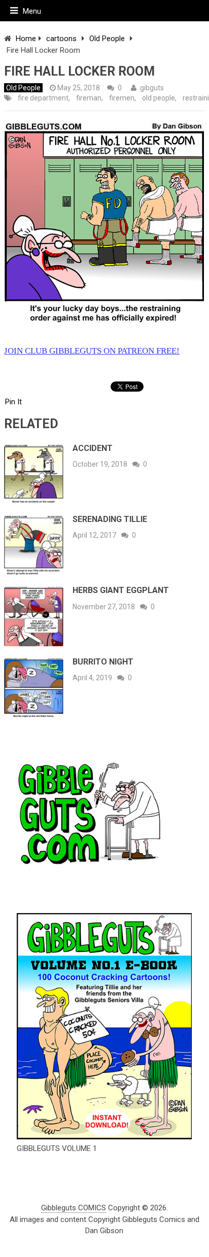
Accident (93, 448)
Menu (32, 11)
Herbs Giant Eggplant (121, 590)
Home (26, 38)
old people (158, 98)
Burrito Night (103, 662)
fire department (43, 98)
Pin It (13, 401)
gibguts (152, 88)
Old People (107, 38)
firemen (121, 98)
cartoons (61, 38)
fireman (88, 98)
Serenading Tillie (110, 519)
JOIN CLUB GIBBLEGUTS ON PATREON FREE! (92, 351)
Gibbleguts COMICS (73, 1207)
